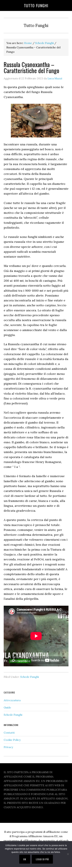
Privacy (8, 747)
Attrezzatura (12, 700)
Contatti (9, 732)
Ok (24, 859)
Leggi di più (42, 859)
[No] (67, 854)
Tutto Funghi (36, 5)
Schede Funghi (29, 676)
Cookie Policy (12, 739)
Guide (7, 707)
